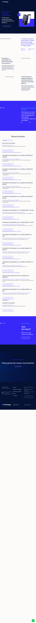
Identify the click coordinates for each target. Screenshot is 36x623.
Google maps (26, 393)
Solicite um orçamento (8, 150)
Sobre (14, 387)
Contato (15, 395)
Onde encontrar (17, 391)
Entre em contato (26, 337)
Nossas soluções (17, 389)
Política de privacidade (27, 404)
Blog (14, 393)
